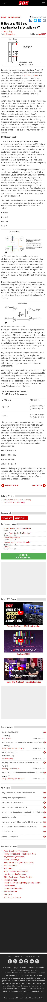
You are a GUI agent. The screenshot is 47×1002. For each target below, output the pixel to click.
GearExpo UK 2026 (23, 653)
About (9, 957)
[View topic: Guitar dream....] (44, 832)
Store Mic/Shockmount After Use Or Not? (19, 827)
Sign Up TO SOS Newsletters (23, 556)
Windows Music (10, 865)
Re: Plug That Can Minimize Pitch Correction (20, 762)
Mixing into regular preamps (14, 798)
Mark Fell (7, 547)
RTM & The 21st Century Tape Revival (17, 528)
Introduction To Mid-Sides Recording (17, 500)
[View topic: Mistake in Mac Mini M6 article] (44, 807)
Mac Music (8, 868)
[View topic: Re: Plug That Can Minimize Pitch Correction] (44, 762)
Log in (4, 3)
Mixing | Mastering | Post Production (13, 748)
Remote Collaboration (13, 888)
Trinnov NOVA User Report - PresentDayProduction (23, 681)
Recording (8, 31)
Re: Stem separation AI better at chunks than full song (23, 773)
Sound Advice (14, 17)
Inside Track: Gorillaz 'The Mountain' (17, 533)
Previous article (11, 485)
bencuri (4, 776)
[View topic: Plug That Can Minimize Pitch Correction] (44, 793)
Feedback (8, 894)
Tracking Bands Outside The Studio (17, 542)
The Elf (4, 766)
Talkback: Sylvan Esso (12, 537)
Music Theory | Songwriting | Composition (22, 883)
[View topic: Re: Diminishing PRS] (44, 732)
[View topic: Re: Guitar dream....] (44, 752)
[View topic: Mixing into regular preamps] (44, 798)
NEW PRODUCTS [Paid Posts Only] (18, 862)
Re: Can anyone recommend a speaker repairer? (22, 742)
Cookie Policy (29, 957)
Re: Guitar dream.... (10, 752)
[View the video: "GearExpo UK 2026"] (23, 641)
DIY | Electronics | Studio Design (18, 877)
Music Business (6, 738)
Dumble (5, 735)
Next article (37, 485)
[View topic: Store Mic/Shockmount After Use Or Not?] (44, 827)
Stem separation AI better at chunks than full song (23, 812)
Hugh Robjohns (9, 34)
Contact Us (18, 957)
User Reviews (9, 885)
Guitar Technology (7, 758)
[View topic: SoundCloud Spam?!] (44, 836)
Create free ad (21, 518)
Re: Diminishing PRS (10, 732)
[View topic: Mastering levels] (44, 817)
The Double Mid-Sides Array (14, 502)
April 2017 (42, 34)
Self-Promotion (10, 891)
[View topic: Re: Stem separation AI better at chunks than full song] (44, 773)
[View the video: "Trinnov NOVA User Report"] (23, 669)
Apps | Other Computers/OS (16, 871)
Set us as (39, 17)
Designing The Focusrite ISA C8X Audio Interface (23, 626)
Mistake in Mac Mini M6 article (14, 807)
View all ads (7, 518)
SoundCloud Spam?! (10, 836)
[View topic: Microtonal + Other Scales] (44, 802)
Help (38, 957)
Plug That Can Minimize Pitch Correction (18, 793)
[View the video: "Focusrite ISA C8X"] (23, 613)
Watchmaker (6, 756)
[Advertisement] (23, 578)
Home (3, 17)
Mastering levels (9, 817)
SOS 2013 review (31, 75)
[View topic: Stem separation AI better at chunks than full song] (44, 812)
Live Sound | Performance (15, 874)
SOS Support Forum (12, 897)
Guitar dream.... (8, 832)
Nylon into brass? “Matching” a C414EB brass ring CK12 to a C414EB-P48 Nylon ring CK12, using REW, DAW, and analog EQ (23, 822)
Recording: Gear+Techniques (10, 769)
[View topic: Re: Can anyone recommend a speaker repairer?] (44, 742)
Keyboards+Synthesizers (14, 856)
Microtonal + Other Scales (13, 802)
